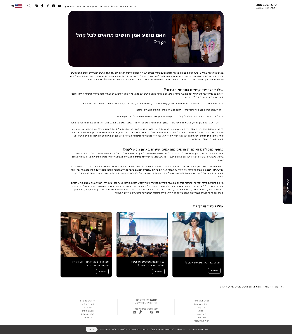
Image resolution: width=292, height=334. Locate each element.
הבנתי (91, 329)
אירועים (124, 6)
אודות (133, 6)
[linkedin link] (36, 6)
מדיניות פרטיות (201, 300)
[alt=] (266, 6)
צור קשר (201, 307)
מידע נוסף (69, 6)
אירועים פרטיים (87, 300)
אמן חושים (205, 135)
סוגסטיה (88, 317)
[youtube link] (59, 6)
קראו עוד (214, 270)
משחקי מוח (92, 6)
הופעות (114, 6)
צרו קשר (81, 6)
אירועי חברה (88, 304)
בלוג (266, 286)
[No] (288, 329)
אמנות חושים (88, 310)
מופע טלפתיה (87, 314)
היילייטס (104, 6)
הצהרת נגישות (201, 304)
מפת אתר (201, 317)
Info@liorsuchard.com (146, 308)
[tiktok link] (42, 6)
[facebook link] (48, 6)
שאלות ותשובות (201, 320)
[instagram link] (53, 6)
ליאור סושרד (141, 156)
